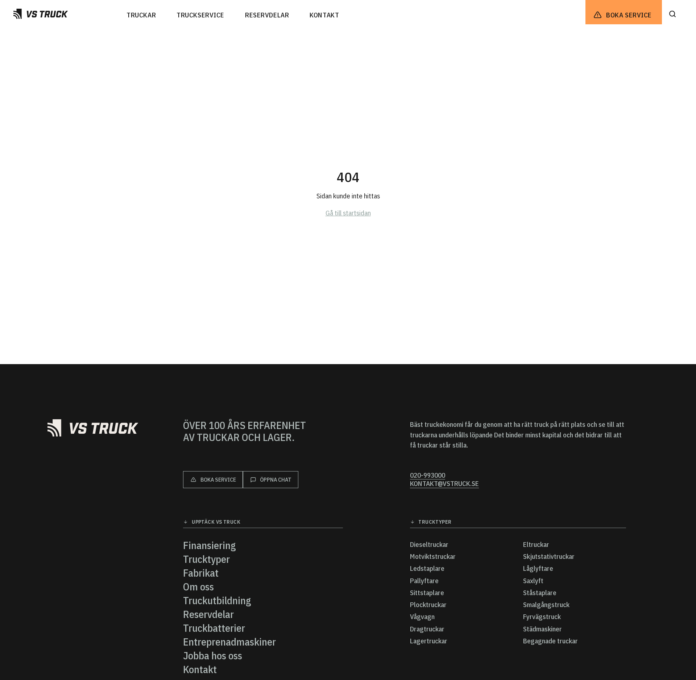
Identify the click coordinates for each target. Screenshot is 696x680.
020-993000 (427, 475)
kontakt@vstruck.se (444, 483)
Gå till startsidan (348, 213)
